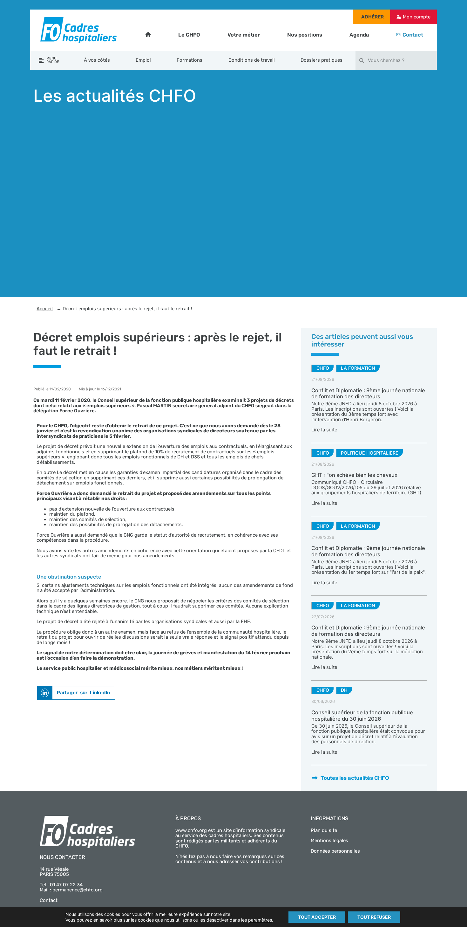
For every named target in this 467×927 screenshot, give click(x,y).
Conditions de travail (251, 60)
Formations (189, 60)
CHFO (322, 368)
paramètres (260, 920)
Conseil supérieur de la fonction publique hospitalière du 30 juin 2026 (362, 715)
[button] (76, 693)
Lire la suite (324, 430)
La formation (358, 368)
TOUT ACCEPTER (317, 917)
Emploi (143, 60)
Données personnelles (335, 851)
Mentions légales (329, 840)
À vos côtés (97, 60)
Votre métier (243, 35)
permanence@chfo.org (77, 890)
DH (344, 690)
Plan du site (324, 830)
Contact (413, 35)
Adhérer (372, 17)
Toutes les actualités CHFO (355, 778)
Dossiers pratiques (321, 60)
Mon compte (416, 17)
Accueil (45, 309)
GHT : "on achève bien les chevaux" (355, 475)
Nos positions (304, 35)
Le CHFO (189, 35)
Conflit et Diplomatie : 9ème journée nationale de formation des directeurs (368, 393)
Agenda (359, 35)
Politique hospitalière (369, 453)
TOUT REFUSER (374, 917)
